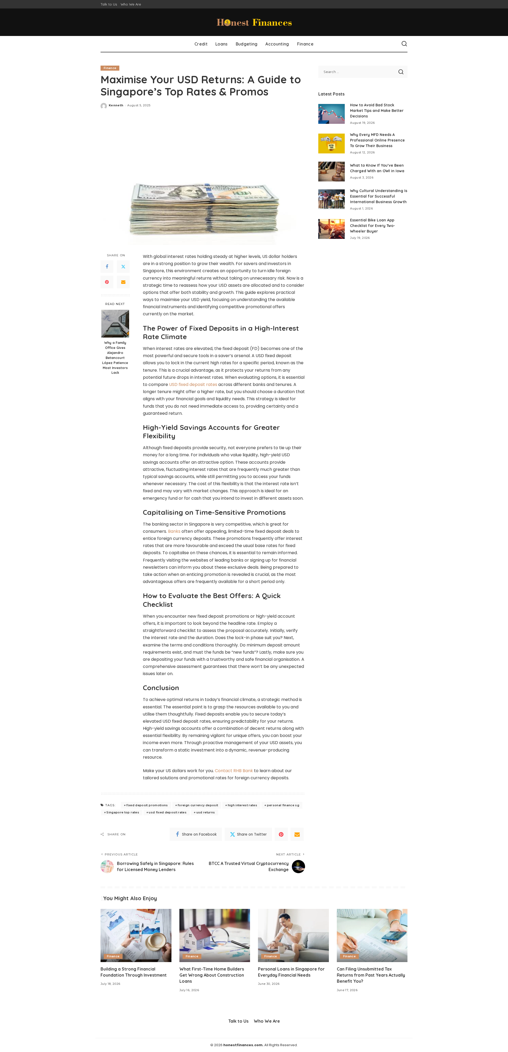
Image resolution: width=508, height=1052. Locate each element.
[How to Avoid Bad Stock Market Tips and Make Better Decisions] (331, 114)
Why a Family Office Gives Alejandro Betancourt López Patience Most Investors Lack (115, 357)
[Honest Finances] (254, 22)
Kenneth (116, 105)
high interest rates (242, 805)
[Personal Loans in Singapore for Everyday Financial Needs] (293, 935)
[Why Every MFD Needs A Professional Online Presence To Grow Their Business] (331, 143)
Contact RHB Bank (234, 771)
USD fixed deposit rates (193, 384)
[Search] (404, 44)
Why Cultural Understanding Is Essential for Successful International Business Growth (378, 196)
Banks (174, 531)
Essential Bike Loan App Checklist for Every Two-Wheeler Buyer (372, 226)
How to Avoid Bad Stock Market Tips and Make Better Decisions (376, 111)
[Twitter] (123, 267)
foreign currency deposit (198, 805)
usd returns (205, 812)
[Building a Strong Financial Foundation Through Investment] (136, 935)
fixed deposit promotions (147, 805)
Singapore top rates (122, 812)
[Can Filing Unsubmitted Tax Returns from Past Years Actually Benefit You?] (372, 935)
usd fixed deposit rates (168, 812)
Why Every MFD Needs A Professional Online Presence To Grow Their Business (377, 140)
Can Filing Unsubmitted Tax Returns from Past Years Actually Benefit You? (371, 975)
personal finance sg (283, 805)
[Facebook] (107, 267)
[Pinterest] (107, 282)
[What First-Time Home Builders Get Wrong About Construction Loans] (214, 935)
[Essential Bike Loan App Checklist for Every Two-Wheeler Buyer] (331, 229)
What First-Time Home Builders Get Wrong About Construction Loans (211, 975)
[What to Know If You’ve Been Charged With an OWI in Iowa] (331, 171)
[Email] (123, 282)
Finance (110, 68)
